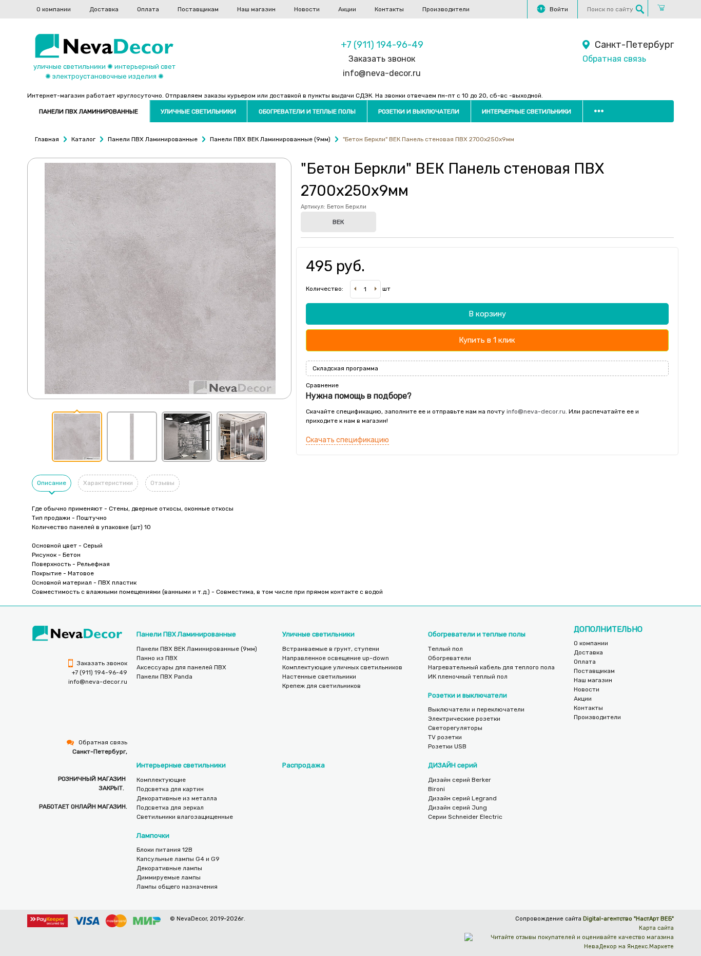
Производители (446, 9)
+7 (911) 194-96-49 (382, 44)
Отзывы (162, 482)
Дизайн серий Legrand (462, 798)
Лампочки (153, 835)
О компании (53, 9)
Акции (347, 9)
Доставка (104, 9)
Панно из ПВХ (157, 658)
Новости (307, 9)
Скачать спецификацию (347, 440)
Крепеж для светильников (321, 685)
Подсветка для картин (170, 789)
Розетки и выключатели (418, 111)
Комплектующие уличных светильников (342, 667)
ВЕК (338, 222)
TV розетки (445, 737)
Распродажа (303, 765)
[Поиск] (640, 9)
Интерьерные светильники (526, 111)
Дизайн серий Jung (457, 807)
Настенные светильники (319, 676)
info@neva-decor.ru (382, 73)
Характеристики (108, 482)
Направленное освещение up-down (335, 658)
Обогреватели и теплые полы (307, 111)
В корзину (487, 313)
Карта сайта (656, 928)
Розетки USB (447, 746)
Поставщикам (198, 9)
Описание (51, 482)
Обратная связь (614, 59)
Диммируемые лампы (169, 877)
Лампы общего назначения (177, 886)
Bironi (436, 789)
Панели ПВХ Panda (164, 676)
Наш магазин (256, 9)
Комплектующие (161, 779)
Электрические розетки (464, 718)
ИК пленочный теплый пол (468, 676)
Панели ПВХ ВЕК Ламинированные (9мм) (197, 648)
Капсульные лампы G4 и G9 (178, 859)
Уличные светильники (198, 111)
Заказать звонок (381, 59)
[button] (77, 436)
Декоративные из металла (177, 798)
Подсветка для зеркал (170, 807)
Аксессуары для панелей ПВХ (181, 667)
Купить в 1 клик (487, 340)
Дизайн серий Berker (459, 779)
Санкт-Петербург (634, 44)
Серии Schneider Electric (465, 816)
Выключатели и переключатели (476, 709)
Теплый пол (445, 648)
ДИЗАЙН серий (452, 765)
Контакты (389, 9)
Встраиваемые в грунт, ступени (330, 648)
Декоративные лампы (169, 868)
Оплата (148, 9)
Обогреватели (449, 658)
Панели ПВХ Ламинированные (88, 111)
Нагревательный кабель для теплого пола (491, 667)
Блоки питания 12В (164, 849)
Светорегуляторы (455, 728)
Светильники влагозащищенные (185, 816)
